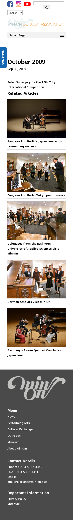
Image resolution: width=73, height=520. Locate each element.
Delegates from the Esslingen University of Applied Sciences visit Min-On (33, 248)
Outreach (14, 435)
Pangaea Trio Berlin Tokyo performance (36, 195)
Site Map (13, 503)
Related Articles (23, 93)
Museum (13, 442)
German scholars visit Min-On (28, 302)
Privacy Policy (16, 499)
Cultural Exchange (20, 429)
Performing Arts (18, 423)
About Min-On (17, 448)
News (11, 416)
